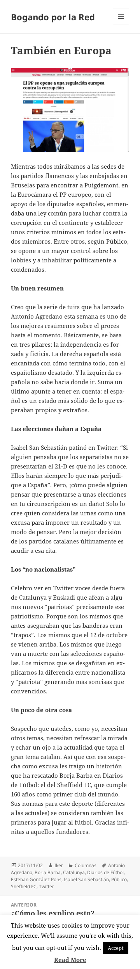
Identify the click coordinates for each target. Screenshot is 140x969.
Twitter (46, 886)
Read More (70, 960)
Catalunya (74, 872)
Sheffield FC (24, 886)
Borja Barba (48, 872)
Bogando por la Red (53, 17)
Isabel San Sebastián (86, 879)
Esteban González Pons (36, 879)
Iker (58, 865)
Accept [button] (116, 947)
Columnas (85, 865)
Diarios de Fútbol (105, 872)
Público (119, 879)
